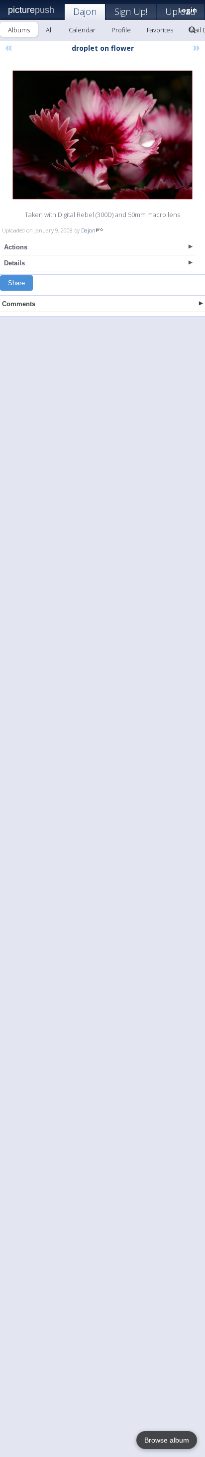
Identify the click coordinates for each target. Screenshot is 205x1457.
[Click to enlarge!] (102, 135)
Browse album (166, 1440)
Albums (19, 29)
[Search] (192, 30)
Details (14, 263)
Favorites (160, 29)
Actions (15, 247)
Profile (121, 29)
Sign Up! (130, 11)
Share (16, 283)
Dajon (85, 11)
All (49, 29)
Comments (18, 304)
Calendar (82, 29)
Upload (180, 11)
